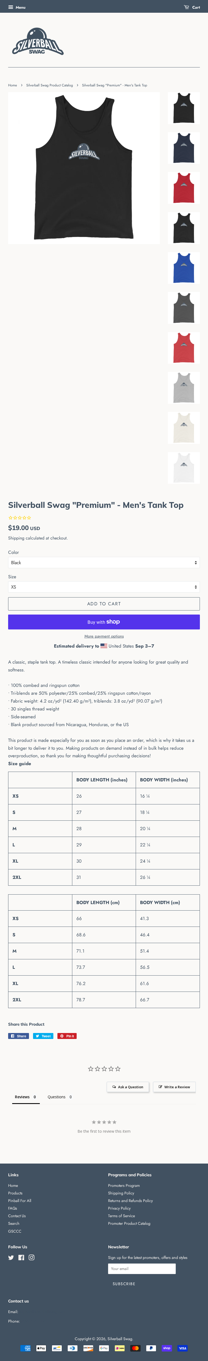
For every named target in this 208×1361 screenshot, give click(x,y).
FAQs (12, 1208)
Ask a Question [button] (130, 1086)
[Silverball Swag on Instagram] (31, 1258)
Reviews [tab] (22, 1096)
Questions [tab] (57, 1096)
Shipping (16, 538)
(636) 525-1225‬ (33, 1321)
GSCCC (14, 1231)
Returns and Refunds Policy (130, 1200)
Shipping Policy (121, 1193)
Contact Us (17, 1216)
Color (13, 552)
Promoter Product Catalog (129, 1223)
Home (12, 85)
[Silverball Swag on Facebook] (21, 1258)
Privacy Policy (119, 1208)
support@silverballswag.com (42, 1311)
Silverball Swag (120, 1338)
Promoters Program (124, 1185)
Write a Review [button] (177, 1086)
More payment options (104, 636)
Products (15, 1193)
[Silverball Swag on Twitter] (11, 1258)
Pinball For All (19, 1200)
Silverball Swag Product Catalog (49, 85)
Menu (20, 7)
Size (12, 576)
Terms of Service (121, 1216)
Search (14, 1223)
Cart (195, 7)
